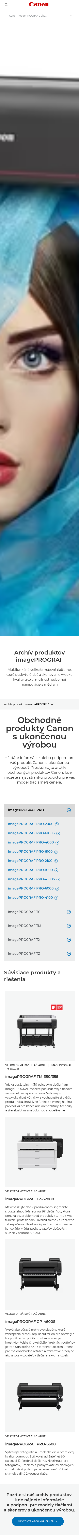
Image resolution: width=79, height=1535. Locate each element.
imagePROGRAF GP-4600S (30, 1321)
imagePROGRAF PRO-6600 (30, 1444)
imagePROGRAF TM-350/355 (31, 1076)
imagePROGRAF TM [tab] (39, 926)
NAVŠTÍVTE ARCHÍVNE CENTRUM (38, 1521)
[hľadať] (6, 5)
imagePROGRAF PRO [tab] (39, 810)
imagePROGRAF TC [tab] (39, 912)
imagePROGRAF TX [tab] (39, 940)
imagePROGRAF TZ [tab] (39, 954)
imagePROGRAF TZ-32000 (29, 1199)
